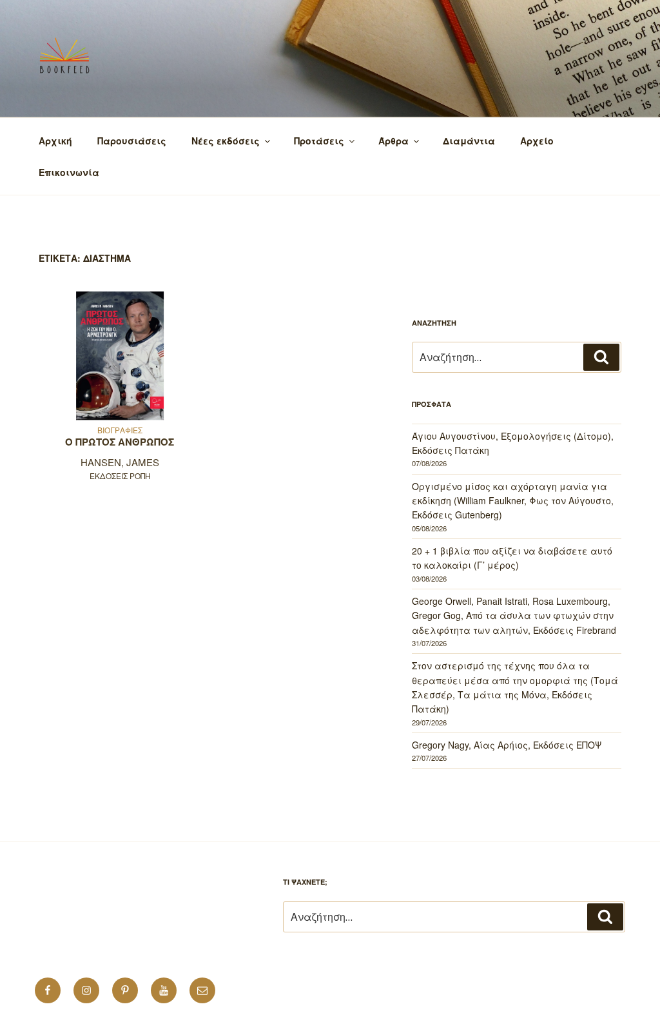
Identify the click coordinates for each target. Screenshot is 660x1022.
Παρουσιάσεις (131, 140)
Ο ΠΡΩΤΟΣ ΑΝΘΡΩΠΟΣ (119, 442)
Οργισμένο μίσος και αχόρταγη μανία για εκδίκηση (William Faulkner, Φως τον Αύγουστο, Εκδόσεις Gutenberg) (513, 501)
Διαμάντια (469, 140)
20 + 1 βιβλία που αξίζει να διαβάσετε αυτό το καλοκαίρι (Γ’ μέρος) (512, 557)
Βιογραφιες (119, 429)
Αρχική (55, 140)
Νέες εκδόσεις (225, 140)
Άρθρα (393, 140)
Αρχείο (537, 140)
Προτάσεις (319, 140)
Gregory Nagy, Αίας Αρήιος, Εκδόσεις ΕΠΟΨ (506, 744)
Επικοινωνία (69, 172)
